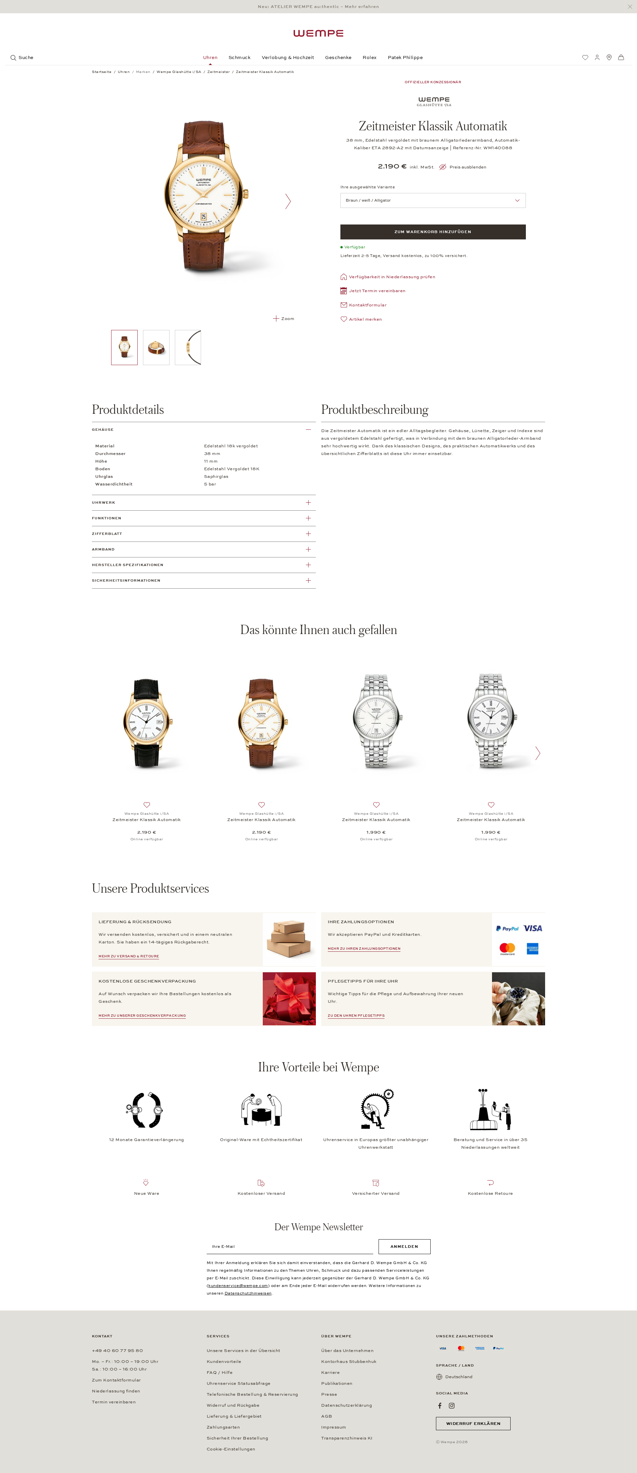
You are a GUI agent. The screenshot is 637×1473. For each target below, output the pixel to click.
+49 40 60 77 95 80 (117, 1350)
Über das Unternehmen (347, 1350)
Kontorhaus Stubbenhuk (349, 1361)
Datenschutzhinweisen (248, 1293)
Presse (329, 1394)
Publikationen (337, 1383)
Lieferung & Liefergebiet (234, 1416)
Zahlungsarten (223, 1427)
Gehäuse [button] (103, 429)
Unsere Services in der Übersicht (243, 1350)
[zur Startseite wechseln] (318, 33)
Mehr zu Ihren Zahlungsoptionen (364, 949)
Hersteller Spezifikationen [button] (128, 565)
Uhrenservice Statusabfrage (239, 1383)
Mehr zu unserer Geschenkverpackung (142, 1016)
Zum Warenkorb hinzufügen (432, 231)
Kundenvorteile (224, 1361)
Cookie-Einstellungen (231, 1449)
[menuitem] (585, 57)
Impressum (333, 1427)
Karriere (330, 1372)
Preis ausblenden (468, 167)
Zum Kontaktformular (116, 1380)
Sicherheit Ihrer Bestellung (237, 1438)
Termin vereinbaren (114, 1402)
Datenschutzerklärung (346, 1405)
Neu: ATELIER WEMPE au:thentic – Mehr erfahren (318, 6)
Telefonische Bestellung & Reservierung (252, 1394)
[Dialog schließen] (632, 6)
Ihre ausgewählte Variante (367, 187)
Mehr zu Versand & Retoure (129, 956)
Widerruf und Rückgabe (233, 1405)
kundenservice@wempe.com (238, 1285)
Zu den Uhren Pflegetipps (356, 1016)
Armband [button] (103, 549)
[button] (373, 291)
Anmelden (404, 1246)
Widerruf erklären (473, 1423)
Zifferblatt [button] (107, 534)
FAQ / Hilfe (220, 1372)
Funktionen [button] (106, 518)
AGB (326, 1416)
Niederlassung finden (116, 1391)
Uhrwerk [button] (103, 502)
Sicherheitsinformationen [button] (126, 580)
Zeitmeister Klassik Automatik (146, 819)
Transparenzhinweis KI (347, 1438)
